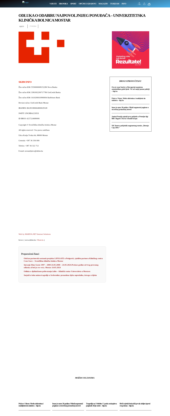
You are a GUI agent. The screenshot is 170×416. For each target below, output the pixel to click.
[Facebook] (131, 26)
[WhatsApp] (148, 26)
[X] (137, 26)
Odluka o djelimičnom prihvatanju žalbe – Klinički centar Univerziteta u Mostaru (57, 271)
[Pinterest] (143, 26)
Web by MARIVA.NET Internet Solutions (35, 234)
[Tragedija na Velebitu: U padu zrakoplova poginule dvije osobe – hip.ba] (102, 392)
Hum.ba (40, 240)
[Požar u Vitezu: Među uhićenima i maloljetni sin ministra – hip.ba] (34, 392)
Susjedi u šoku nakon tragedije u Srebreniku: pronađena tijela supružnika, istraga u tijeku (60, 275)
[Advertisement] (62, 193)
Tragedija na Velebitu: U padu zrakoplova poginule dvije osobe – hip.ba (101, 405)
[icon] (139, 4)
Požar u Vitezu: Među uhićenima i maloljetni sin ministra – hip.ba (31, 405)
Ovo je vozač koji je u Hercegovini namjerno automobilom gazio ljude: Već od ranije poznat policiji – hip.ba (130, 89)
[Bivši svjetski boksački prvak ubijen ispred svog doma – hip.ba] (135, 392)
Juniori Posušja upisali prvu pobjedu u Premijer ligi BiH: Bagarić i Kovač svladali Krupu (130, 117)
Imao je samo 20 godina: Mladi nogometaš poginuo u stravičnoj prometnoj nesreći (130, 108)
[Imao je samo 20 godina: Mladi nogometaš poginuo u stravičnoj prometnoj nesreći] (68, 392)
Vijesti (21, 26)
